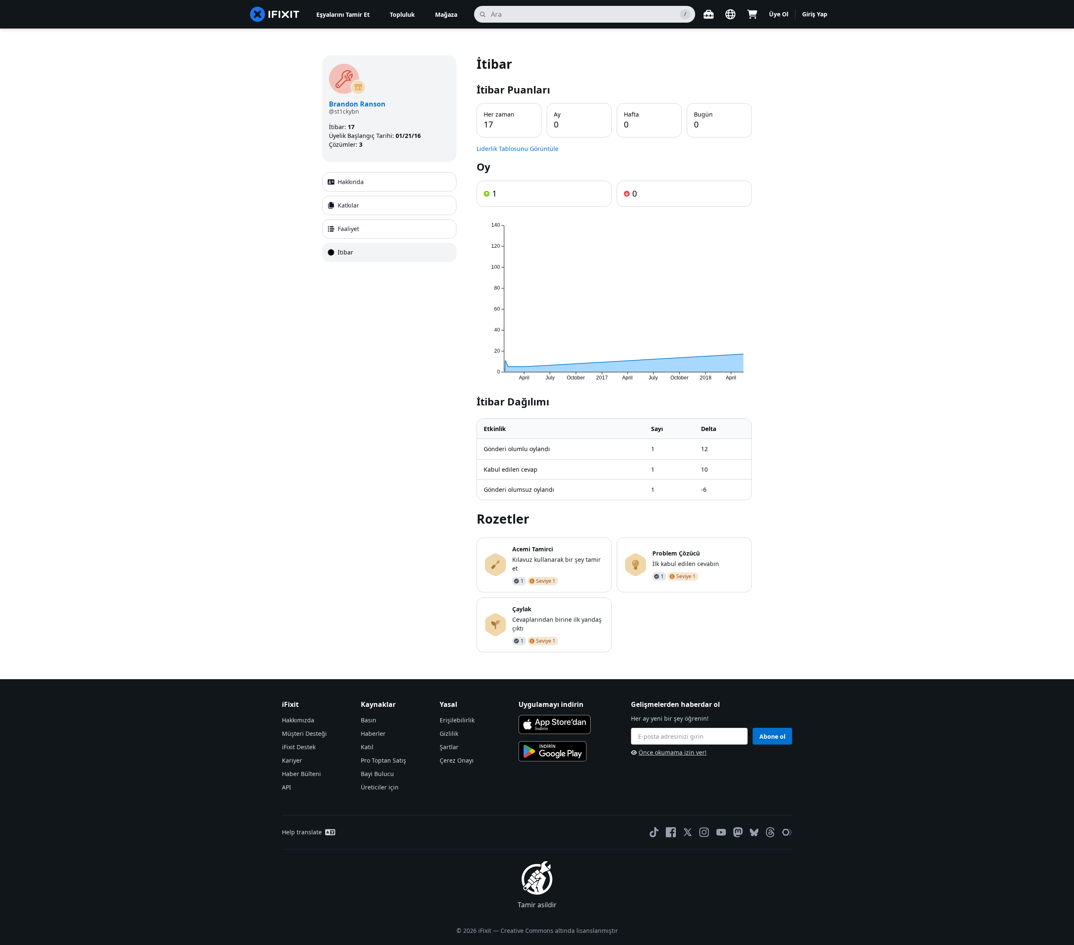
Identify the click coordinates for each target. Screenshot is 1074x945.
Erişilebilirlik (457, 720)
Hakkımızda (298, 720)
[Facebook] (671, 832)
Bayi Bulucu (377, 774)
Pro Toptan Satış (383, 760)
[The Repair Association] (787, 832)
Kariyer (292, 760)
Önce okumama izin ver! (672, 752)
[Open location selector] (730, 14)
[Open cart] (752, 14)
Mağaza (446, 14)
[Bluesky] (754, 832)
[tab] (389, 182)
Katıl (367, 747)
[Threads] (770, 832)
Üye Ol (778, 14)
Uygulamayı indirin (551, 704)
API (286, 787)
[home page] (275, 14)
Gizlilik (449, 733)
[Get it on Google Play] (553, 751)
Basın (368, 720)
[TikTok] (654, 832)
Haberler (373, 733)
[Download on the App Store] (555, 724)
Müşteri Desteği (304, 733)
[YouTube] (721, 832)
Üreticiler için (380, 787)
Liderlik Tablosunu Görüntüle (517, 149)
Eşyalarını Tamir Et (343, 14)
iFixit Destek (298, 747)
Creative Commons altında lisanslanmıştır (559, 931)
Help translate (302, 832)
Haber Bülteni (301, 774)
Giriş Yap (814, 14)
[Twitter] (688, 832)
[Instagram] (704, 832)
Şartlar (449, 747)
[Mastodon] (738, 832)
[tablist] (389, 217)
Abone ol (772, 736)
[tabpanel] (614, 353)
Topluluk (402, 14)
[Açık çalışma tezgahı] (708, 14)
